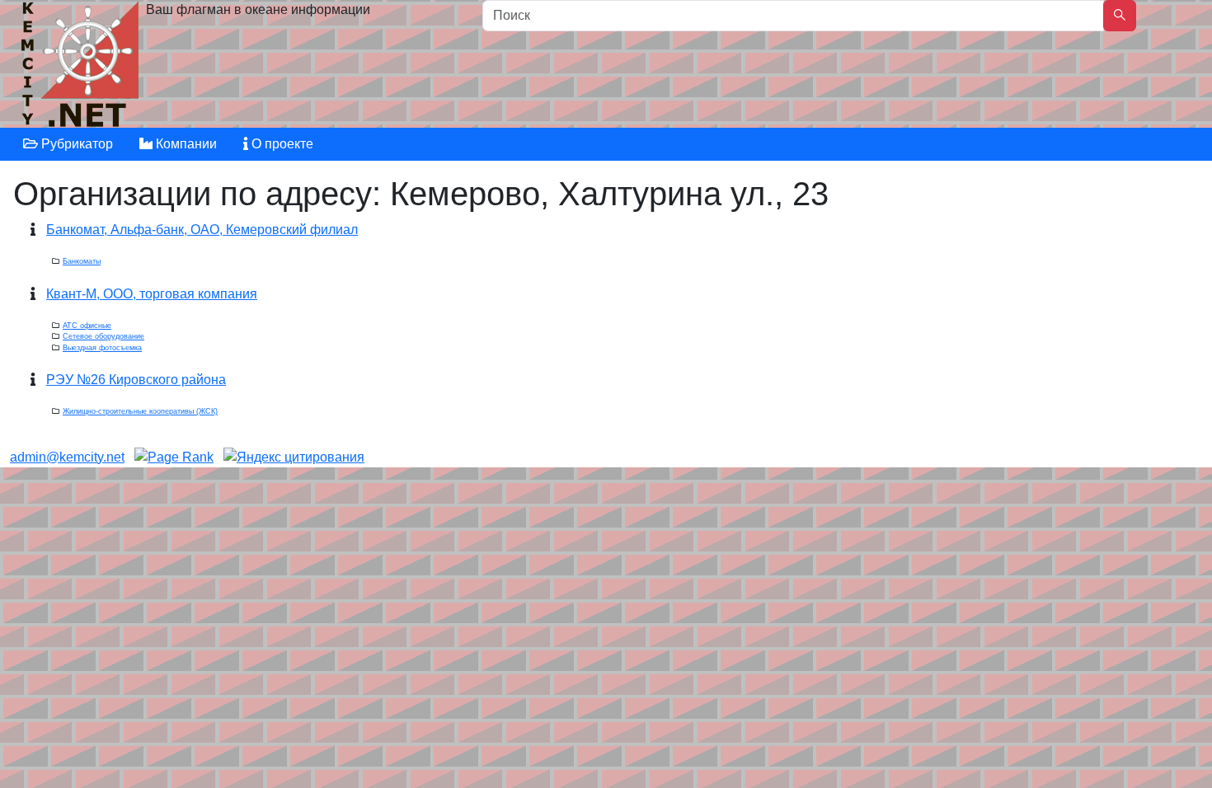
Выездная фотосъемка (102, 348)
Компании (185, 144)
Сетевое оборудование (103, 336)
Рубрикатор (75, 144)
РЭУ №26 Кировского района (136, 380)
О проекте (280, 144)
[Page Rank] (174, 457)
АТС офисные (87, 325)
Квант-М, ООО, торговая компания (151, 294)
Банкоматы (82, 261)
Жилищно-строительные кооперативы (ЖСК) (140, 411)
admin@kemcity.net (67, 457)
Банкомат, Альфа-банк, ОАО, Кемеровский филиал (202, 230)
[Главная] (82, 68)
